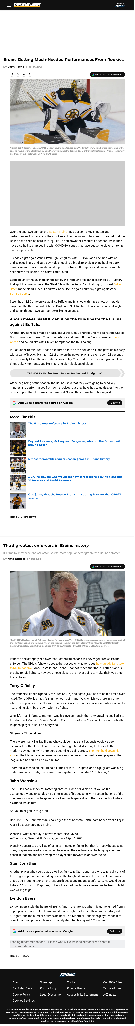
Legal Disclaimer (51, 994)
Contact (72, 982)
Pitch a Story (48, 988)
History (25, 955)
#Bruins (46, 824)
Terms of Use (112, 988)
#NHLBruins (32, 824)
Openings (46, 982)
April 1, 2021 (75, 838)
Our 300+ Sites (112, 982)
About (17, 982)
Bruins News (28, 516)
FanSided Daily (22, 988)
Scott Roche (16, 66)
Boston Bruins (58, 231)
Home (13, 516)
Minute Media (21, 1009)
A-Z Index (109, 994)
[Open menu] (9, 5)
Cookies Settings (24, 1000)
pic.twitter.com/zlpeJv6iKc (60, 834)
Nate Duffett (16, 558)
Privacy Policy (76, 988)
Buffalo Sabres (19, 293)
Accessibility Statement (82, 994)
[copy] (30, 74)
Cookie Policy (21, 994)
